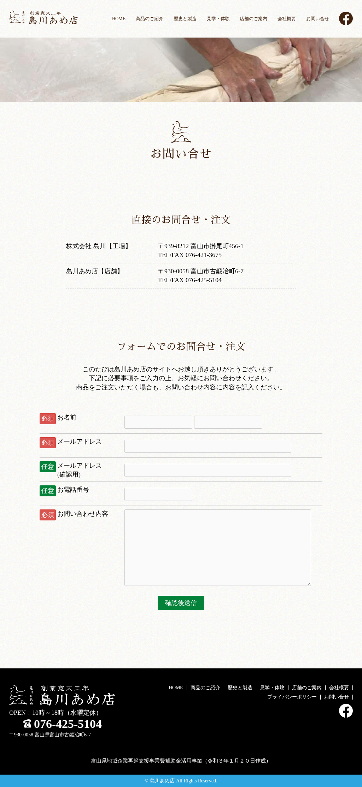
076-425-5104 (68, 723)
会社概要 (287, 18)
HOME (118, 18)
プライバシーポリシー (292, 697)
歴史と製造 (185, 18)
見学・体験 (218, 18)
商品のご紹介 (149, 18)
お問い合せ (317, 18)
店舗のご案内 (253, 18)
